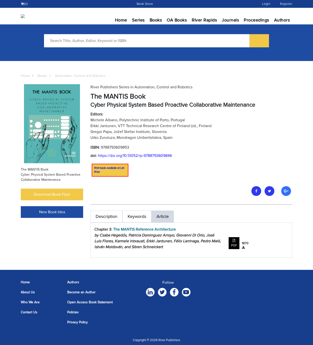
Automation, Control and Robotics (80, 76)
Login (266, 4)
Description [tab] (106, 216)
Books (156, 20)
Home (121, 20)
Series (138, 20)
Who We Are (30, 302)
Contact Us (29, 312)
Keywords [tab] (137, 216)
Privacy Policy (77, 322)
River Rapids (204, 20)
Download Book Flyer (52, 194)
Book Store (145, 4)
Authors (282, 20)
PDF (234, 245)
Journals (230, 20)
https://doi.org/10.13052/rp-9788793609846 (135, 155)
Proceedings (256, 20)
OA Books (177, 20)
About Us (28, 292)
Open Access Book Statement (90, 302)
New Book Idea (52, 212)
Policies (73, 312)
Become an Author (81, 292)
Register (286, 4)
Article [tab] (162, 216)
